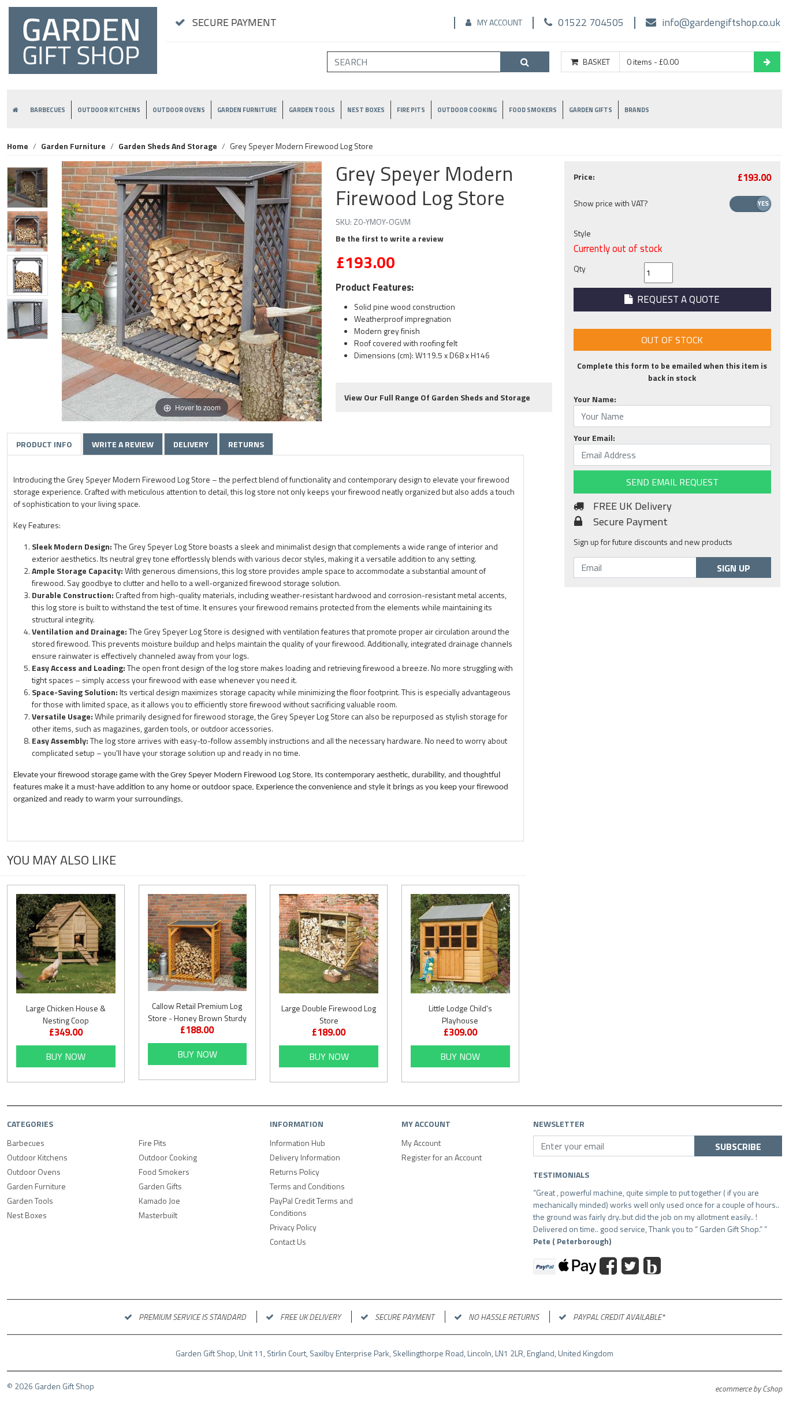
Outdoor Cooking (467, 109)
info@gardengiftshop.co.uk (721, 22)
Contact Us (288, 1242)
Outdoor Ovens (178, 109)
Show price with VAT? (611, 203)
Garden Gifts (590, 109)
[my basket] (767, 62)
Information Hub (297, 1143)
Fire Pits (411, 109)
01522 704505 (591, 22)
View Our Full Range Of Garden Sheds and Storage (437, 397)
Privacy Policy (293, 1227)
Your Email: (594, 438)
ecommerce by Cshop (748, 1388)
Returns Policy (294, 1172)
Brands (636, 109)
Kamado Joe (159, 1200)
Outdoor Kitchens (108, 109)
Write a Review (123, 444)
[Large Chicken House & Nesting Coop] (66, 943)
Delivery (191, 444)
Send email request (672, 482)
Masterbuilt (158, 1215)
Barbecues (47, 109)
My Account (499, 22)
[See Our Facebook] (610, 1267)
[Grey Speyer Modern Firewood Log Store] (27, 187)
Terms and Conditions (307, 1186)
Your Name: (595, 399)
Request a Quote (676, 299)
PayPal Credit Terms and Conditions (311, 1206)
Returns (246, 444)
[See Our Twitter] (631, 1267)
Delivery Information (305, 1157)
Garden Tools (312, 109)
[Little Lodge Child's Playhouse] (460, 943)
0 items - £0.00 (653, 62)
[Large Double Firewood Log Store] (328, 943)
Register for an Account (441, 1157)
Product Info (44, 444)
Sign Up (733, 568)
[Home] (83, 45)
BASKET (596, 62)
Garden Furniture (247, 109)
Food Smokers (533, 109)
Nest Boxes (366, 109)
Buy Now (65, 1056)
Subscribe (738, 1146)
